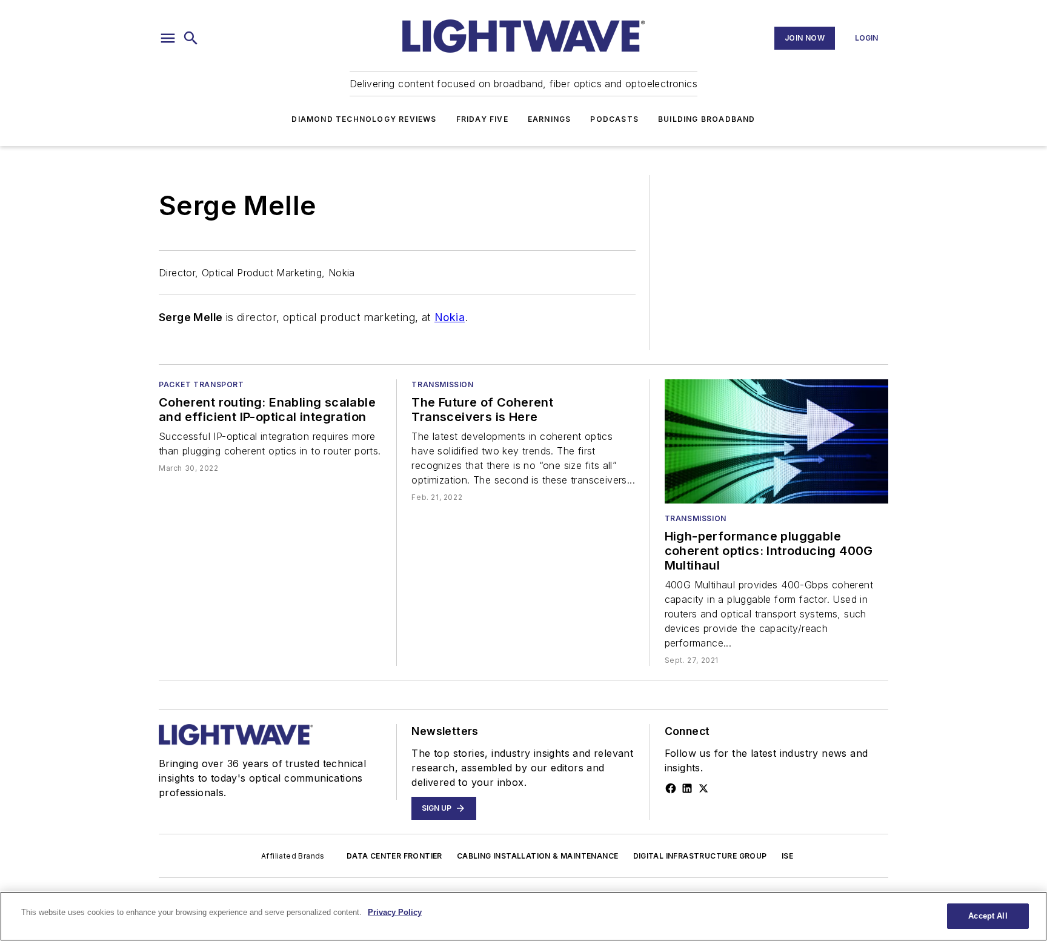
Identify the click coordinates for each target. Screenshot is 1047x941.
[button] (168, 38)
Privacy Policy (395, 912)
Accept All (987, 915)
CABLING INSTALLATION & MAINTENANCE (538, 855)
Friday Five (482, 119)
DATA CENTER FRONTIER (394, 855)
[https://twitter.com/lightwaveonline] (703, 788)
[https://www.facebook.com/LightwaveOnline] (671, 788)
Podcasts (614, 119)
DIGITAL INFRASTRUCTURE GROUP (700, 855)
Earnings (549, 119)
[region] (523, 916)
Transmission (442, 384)
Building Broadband (707, 119)
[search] (191, 38)
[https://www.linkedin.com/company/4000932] (687, 788)
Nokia (449, 317)
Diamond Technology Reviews (363, 119)
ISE (787, 855)
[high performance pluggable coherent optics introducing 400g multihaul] (776, 441)
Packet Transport (201, 384)
